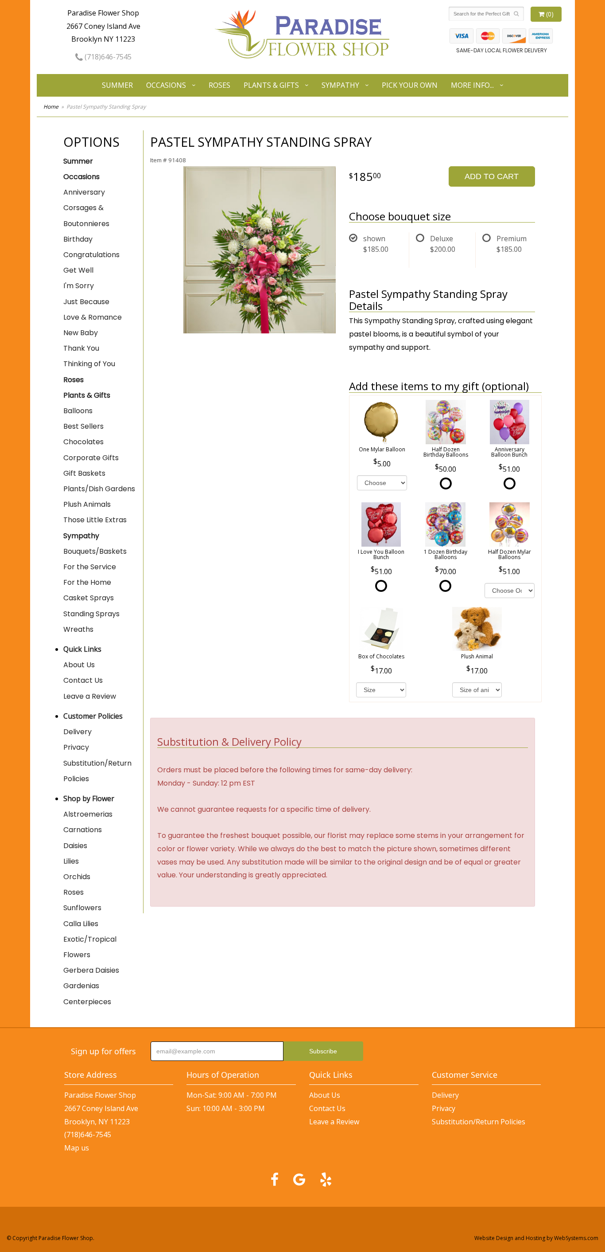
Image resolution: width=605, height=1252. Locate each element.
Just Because (86, 302)
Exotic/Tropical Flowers (89, 947)
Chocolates (83, 442)
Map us (76, 1148)
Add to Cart (492, 176)
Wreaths (78, 629)
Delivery (77, 732)
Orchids (76, 877)
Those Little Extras (95, 520)
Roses (219, 85)
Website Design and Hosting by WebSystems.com (536, 1238)
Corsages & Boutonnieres (86, 215)
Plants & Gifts (271, 85)
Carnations (82, 830)
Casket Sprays (88, 598)
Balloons (78, 411)
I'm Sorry (78, 286)
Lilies (71, 861)
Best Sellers (83, 426)
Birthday (78, 239)
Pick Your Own (410, 85)
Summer (117, 85)
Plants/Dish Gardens (99, 489)
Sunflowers (82, 908)
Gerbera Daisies (91, 970)
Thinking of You (89, 364)
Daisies (75, 846)
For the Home (87, 582)
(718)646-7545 (107, 57)
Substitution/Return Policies (97, 771)
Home (50, 106)
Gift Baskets (84, 473)
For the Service (89, 567)
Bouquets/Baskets (95, 551)
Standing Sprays (91, 614)
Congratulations (91, 255)
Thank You (81, 348)
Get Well (78, 270)
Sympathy (340, 85)
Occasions (166, 85)
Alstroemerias (87, 814)
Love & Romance (92, 317)
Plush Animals (87, 504)
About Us (79, 665)
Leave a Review (89, 696)
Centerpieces (87, 1002)
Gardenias (81, 986)
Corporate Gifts (91, 458)
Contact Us (83, 680)
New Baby (80, 333)
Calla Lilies (80, 924)
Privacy (76, 747)
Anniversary (84, 192)
